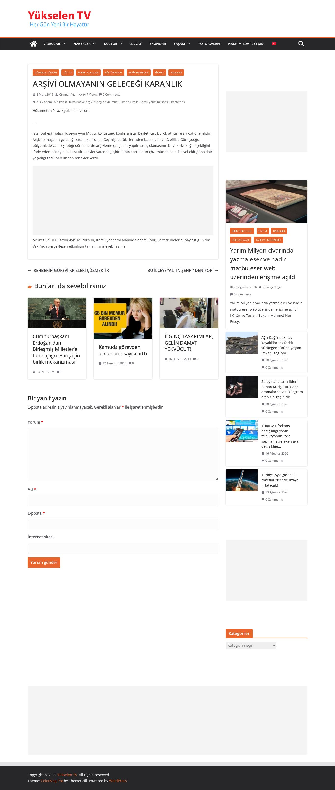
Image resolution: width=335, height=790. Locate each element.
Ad (32, 489)
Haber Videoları (88, 72)
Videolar (176, 72)
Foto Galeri (209, 43)
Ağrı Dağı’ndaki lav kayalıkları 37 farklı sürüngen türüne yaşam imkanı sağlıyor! (281, 345)
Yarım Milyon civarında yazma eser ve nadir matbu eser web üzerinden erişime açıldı (263, 263)
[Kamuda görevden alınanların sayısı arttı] (123, 301)
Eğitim (67, 72)
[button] (62, 43)
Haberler (279, 231)
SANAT (136, 43)
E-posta (36, 513)
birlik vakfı (61, 102)
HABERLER (82, 43)
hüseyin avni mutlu (106, 102)
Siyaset (159, 72)
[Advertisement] (123, 200)
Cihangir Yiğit (68, 94)
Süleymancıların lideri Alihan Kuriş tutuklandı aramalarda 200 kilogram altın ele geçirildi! (282, 389)
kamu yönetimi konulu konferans (163, 102)
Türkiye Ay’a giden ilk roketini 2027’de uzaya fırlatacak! (279, 480)
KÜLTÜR (110, 43)
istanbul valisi (130, 102)
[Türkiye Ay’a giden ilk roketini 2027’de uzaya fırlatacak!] (242, 487)
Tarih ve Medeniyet (268, 240)
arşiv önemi (44, 102)
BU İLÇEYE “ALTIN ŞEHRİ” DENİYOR (179, 270)
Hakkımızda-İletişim (246, 43)
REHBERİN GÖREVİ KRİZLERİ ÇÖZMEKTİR (71, 270)
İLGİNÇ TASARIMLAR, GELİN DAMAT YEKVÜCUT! (189, 342)
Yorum (35, 422)
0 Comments (111, 94)
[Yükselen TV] (33, 44)
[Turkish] (274, 43)
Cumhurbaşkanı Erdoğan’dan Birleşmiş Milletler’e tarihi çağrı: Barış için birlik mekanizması (56, 349)
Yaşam (179, 43)
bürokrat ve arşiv (80, 102)
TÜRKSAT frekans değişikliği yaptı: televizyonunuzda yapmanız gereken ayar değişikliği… (280, 436)
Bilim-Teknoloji (242, 231)
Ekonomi (157, 43)
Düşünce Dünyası (46, 72)
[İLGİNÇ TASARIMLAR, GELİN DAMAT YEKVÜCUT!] (189, 301)
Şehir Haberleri (139, 72)
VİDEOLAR (51, 43)
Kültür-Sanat (113, 72)
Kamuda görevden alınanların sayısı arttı (123, 350)
